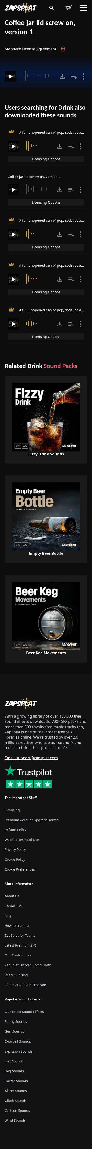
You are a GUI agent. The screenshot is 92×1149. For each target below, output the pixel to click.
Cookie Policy (15, 859)
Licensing (12, 810)
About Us (12, 896)
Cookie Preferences (20, 869)
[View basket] (68, 7)
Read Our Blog (16, 975)
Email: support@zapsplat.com (31, 757)
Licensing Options (46, 159)
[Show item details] (83, 76)
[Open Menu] (83, 8)
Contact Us (13, 906)
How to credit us (17, 925)
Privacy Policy (15, 849)
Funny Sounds (16, 1021)
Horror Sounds (16, 1081)
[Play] (10, 76)
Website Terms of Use (22, 839)
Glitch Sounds (16, 1100)
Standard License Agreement (30, 49)
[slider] (37, 76)
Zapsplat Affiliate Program (25, 985)
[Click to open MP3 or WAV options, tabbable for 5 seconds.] (62, 76)
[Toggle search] (51, 8)
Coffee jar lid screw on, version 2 (34, 176)
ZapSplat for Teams (20, 935)
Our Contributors (18, 955)
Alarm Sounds (16, 1091)
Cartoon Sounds (17, 1110)
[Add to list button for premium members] (73, 76)
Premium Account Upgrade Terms (31, 820)
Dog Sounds (14, 1071)
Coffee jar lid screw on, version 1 (40, 28)
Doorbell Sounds (18, 1041)
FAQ (8, 915)
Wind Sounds (15, 1120)
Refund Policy (15, 830)
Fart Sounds (14, 1061)
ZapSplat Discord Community (28, 965)
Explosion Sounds (19, 1051)
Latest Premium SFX (20, 945)
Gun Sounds (14, 1031)
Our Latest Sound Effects (24, 1011)
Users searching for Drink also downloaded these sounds (45, 112)
